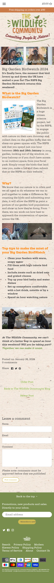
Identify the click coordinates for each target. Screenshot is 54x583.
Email (5, 435)
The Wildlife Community (41, 571)
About (29, 550)
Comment (7, 447)
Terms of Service (12, 550)
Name (5, 424)
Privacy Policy (22, 544)
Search (6, 544)
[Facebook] (8, 529)
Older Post (27, 382)
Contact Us (43, 550)
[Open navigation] (4, 4)
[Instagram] (12, 529)
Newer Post (27, 395)
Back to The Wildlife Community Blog (27, 388)
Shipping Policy (32, 547)
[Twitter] (4, 529)
